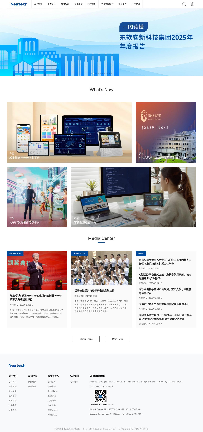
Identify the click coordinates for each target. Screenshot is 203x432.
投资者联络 (53, 414)
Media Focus (86, 339)
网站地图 (58, 429)
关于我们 (136, 4)
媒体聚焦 (32, 386)
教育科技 (52, 4)
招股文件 (52, 386)
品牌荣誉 (12, 396)
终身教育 (65, 4)
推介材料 (52, 405)
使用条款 (67, 429)
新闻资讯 (32, 382)
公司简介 (12, 382)
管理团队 (12, 386)
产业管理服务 (107, 4)
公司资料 (52, 382)
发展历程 (12, 400)
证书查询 (12, 410)
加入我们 (74, 376)
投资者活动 (53, 410)
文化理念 (12, 391)
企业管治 (52, 396)
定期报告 (52, 400)
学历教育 (38, 4)
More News (117, 339)
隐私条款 (76, 429)
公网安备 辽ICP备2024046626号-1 (134, 429)
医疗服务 (92, 4)
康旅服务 (122, 4)
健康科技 (78, 4)
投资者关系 (53, 376)
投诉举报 (12, 405)
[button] (91, 73)
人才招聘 (74, 382)
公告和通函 (53, 391)
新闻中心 (32, 376)
